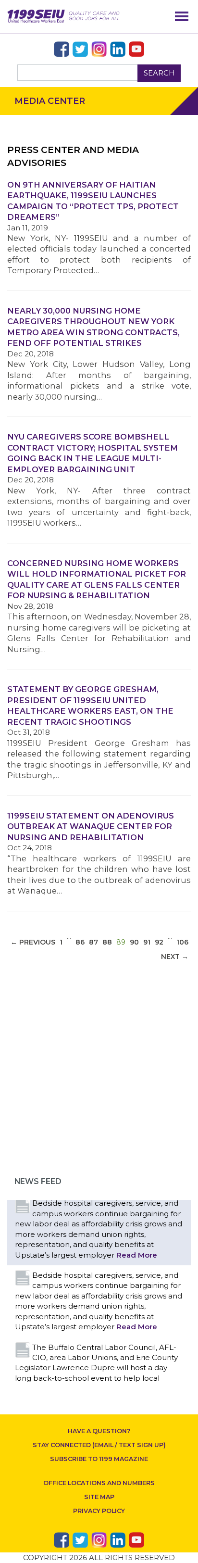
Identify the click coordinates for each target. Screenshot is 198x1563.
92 (159, 942)
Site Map (99, 1496)
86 (80, 942)
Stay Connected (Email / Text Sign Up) (99, 1445)
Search (159, 72)
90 (134, 942)
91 (146, 942)
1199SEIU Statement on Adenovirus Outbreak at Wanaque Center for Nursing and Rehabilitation (90, 826)
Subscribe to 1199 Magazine (99, 1458)
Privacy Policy (99, 1510)
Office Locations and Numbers (99, 1483)
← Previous (33, 942)
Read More (136, 1255)
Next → (174, 956)
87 (93, 942)
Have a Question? (99, 1431)
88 (107, 942)
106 (182, 942)
